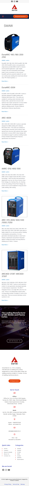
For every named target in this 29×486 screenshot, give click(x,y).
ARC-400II (6, 118)
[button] (3, 16)
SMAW (3, 60)
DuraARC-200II (8, 87)
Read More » (5, 81)
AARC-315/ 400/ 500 (11, 168)
